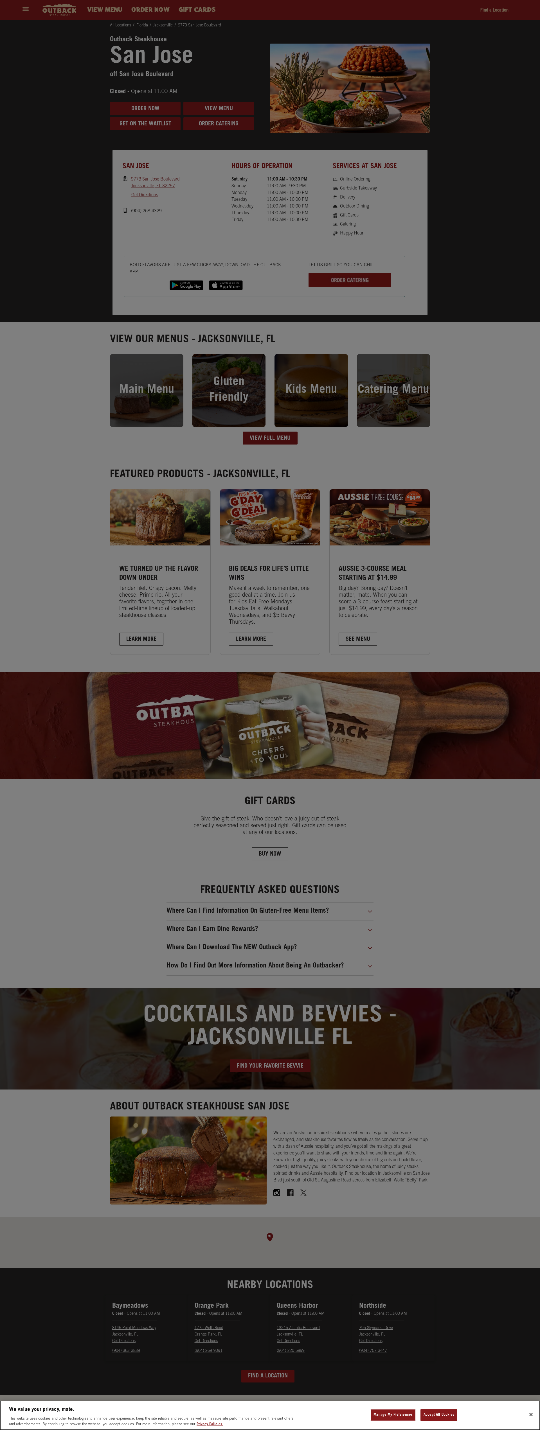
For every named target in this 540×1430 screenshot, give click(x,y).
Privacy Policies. (210, 1424)
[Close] (531, 1414)
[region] (270, 1415)
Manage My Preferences (393, 1415)
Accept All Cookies (439, 1415)
